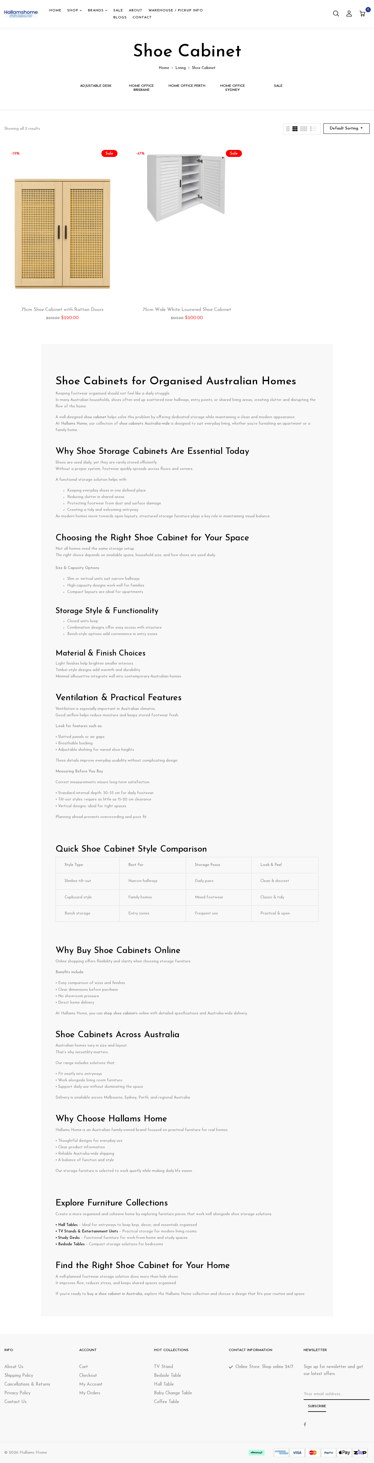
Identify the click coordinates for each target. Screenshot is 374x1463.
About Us (13, 1367)
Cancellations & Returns (27, 1384)
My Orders (89, 1393)
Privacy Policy (17, 1393)
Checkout (88, 1376)
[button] (363, 14)
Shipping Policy (18, 1376)
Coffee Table (166, 1402)
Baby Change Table (173, 1393)
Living (180, 68)
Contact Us (15, 1402)
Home (164, 68)
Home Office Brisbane (141, 88)
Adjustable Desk (96, 86)
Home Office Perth (187, 86)
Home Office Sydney (232, 88)
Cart (83, 1367)
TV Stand (163, 1367)
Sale (278, 86)
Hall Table (164, 1384)
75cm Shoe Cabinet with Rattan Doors (62, 309)
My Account (91, 1384)
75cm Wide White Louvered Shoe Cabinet (187, 309)
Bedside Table (167, 1376)
